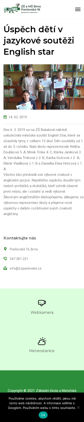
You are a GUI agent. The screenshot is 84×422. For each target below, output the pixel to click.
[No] (78, 407)
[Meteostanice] (42, 341)
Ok (43, 415)
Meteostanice (42, 351)
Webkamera (42, 312)
